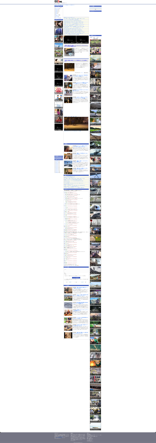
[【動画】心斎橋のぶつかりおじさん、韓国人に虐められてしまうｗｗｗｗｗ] (95, 227)
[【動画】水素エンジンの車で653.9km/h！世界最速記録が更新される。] (95, 423)
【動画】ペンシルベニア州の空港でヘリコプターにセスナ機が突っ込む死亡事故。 (95, 132)
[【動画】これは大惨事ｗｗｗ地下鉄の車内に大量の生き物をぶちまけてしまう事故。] (95, 157)
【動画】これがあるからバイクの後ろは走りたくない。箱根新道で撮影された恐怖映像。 (95, 328)
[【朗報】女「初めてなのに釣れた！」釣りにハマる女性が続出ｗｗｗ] (59, 97)
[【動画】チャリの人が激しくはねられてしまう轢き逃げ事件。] (95, 243)
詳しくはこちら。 (73, 440)
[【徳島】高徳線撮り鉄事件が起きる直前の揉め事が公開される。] (95, 399)
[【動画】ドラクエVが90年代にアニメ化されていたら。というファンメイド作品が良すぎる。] (95, 360)
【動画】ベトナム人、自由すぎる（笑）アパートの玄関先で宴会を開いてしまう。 (95, 78)
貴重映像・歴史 (57, 15)
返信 (65, 195)
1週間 (94, 37)
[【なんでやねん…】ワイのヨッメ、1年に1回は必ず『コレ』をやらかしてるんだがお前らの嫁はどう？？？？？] (59, 68)
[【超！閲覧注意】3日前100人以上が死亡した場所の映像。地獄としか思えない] (59, 39)
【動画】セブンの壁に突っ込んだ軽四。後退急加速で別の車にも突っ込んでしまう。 (95, 172)
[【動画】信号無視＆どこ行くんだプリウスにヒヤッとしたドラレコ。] (95, 282)
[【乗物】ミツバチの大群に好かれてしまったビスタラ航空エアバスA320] (59, 61)
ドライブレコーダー (57, 7)
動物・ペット (56, 14)
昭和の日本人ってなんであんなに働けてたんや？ (69, 17)
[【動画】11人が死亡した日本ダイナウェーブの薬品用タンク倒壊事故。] (95, 102)
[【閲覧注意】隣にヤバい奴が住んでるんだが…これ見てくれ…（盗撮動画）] (59, 31)
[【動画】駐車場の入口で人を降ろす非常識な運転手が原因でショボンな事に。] (95, 290)
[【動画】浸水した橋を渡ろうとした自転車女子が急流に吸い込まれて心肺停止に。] (95, 415)
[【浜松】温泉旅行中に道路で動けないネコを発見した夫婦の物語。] (95, 188)
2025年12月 (57, 171)
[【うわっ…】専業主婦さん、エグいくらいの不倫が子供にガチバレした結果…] (59, 75)
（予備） (71, 116)
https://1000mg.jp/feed (59, 437)
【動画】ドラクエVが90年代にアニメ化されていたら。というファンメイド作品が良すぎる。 (95, 367)
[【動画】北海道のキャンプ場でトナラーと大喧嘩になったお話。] (95, 235)
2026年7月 (56, 162)
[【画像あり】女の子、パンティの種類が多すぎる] (70, 39)
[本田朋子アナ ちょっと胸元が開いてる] (59, 119)
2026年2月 (56, 168)
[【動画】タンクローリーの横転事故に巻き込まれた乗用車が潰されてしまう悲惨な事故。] (95, 196)
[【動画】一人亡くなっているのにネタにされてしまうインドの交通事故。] (95, 94)
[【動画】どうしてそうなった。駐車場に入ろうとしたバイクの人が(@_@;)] (95, 110)
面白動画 (87, 72)
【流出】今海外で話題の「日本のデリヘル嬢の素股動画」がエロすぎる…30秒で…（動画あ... (74, 26)
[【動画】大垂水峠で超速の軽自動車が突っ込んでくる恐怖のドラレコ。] (95, 329)
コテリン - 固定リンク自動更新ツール (55, 21)
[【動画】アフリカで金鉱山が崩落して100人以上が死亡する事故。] (95, 133)
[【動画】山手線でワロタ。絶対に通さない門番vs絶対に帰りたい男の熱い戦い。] (95, 47)
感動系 (56, 13)
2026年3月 (56, 167)
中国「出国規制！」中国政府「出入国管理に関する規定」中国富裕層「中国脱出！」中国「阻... (74, 18)
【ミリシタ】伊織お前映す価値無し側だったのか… (69, 176)
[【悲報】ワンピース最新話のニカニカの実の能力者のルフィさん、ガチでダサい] (82, 39)
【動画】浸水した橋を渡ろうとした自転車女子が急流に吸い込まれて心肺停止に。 (95, 422)
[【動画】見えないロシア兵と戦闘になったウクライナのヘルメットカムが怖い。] (95, 313)
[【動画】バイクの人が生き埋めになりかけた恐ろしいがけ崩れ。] (95, 368)
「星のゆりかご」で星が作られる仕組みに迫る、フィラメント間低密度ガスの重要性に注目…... (74, 187)
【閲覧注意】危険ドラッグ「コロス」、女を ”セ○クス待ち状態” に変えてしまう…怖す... (73, 27)
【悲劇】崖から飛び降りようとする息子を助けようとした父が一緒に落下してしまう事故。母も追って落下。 (95, 46)
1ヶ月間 (97, 37)
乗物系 (56, 12)
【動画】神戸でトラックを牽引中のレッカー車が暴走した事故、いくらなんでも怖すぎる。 (95, 125)
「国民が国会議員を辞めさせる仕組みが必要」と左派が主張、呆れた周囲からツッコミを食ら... (74, 32)
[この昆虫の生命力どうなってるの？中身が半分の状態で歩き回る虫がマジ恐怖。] (59, 53)
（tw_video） (65, 116)
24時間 (91, 37)
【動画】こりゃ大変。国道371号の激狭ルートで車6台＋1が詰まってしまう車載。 (95, 148)
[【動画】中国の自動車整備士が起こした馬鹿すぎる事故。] (95, 376)
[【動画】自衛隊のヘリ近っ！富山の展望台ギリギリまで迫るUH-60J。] (95, 149)
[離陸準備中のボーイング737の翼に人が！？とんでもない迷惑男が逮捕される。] (59, 46)
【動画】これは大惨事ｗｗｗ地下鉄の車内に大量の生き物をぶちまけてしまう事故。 (95, 164)
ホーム (76, 282)
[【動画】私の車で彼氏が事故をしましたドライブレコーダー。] (95, 55)
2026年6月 (56, 163)
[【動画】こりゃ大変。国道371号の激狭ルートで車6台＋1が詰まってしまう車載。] (95, 141)
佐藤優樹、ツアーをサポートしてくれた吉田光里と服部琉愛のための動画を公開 (73, 179)
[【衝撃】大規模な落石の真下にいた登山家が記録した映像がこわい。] (95, 266)
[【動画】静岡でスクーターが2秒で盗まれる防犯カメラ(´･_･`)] (95, 63)
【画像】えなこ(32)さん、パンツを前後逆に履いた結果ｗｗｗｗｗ (71, 186)
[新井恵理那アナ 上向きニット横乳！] (59, 112)
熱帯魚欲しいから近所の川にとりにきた (68, 184)
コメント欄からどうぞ (89, 439)
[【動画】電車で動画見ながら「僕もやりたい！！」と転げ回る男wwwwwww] (59, 127)
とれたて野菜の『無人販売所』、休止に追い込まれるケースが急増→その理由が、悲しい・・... (74, 33)
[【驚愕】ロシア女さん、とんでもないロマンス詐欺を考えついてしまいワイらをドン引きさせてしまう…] (59, 83)
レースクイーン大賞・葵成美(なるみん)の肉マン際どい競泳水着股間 (71, 34)
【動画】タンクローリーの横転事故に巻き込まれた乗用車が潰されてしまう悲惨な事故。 (95, 203)
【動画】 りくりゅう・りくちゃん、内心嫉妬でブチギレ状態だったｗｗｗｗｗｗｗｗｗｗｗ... (74, 24)
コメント (65, 269)
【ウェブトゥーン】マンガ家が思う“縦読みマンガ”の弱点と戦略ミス (71, 19)
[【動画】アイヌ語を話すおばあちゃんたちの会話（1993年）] (95, 407)
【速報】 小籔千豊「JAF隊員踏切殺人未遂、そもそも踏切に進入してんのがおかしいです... (74, 25)
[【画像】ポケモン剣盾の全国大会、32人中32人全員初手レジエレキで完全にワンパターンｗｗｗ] (59, 90)
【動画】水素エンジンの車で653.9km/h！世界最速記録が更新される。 (95, 430)
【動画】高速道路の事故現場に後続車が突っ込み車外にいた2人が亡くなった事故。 (95, 93)
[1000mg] (58, 0)
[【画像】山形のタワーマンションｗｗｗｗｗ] (59, 105)
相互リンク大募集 (89, 437)
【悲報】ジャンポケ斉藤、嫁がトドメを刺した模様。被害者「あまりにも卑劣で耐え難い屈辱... (74, 185)
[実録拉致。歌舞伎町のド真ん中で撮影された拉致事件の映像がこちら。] (95, 180)
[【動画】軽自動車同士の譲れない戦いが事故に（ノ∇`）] (95, 274)
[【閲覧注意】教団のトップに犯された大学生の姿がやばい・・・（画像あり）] (59, 24)
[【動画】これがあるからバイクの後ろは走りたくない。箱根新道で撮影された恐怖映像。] (95, 321)
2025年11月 (56, 172)
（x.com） (68, 116)
